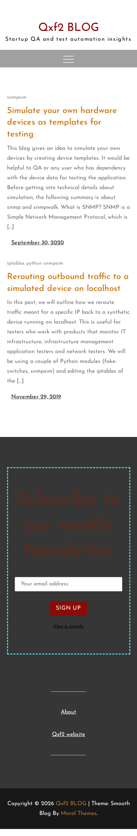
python (34, 263)
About (68, 712)
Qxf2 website (68, 734)
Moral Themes (79, 813)
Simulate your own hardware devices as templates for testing (62, 123)
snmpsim (17, 97)
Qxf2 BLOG (68, 28)
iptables (16, 263)
